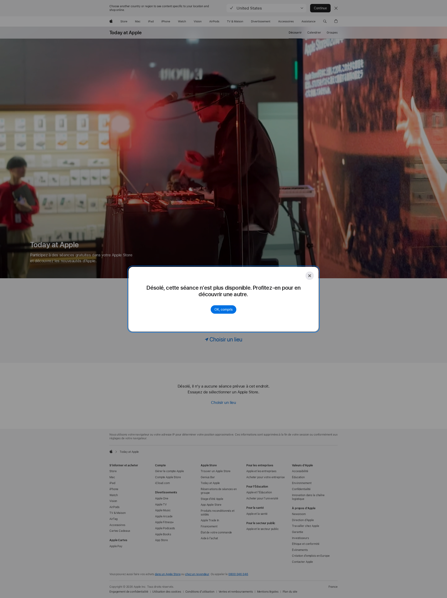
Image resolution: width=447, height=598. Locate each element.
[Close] (310, 276)
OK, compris (223, 309)
